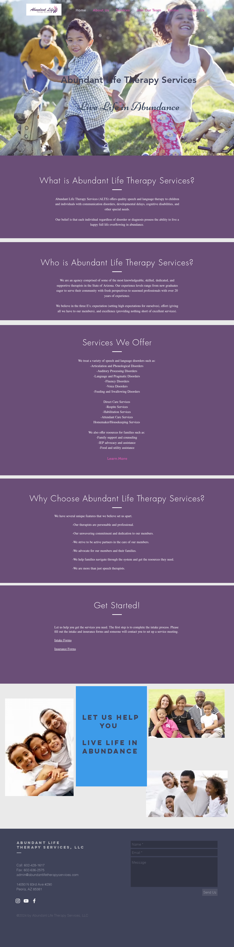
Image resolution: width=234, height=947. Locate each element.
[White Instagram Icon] (18, 901)
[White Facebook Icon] (34, 901)
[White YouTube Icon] (26, 901)
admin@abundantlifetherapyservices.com (47, 875)
